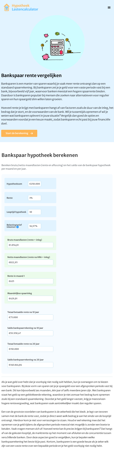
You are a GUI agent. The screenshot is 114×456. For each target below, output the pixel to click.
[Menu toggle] (109, 7)
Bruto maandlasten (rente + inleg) (24, 240)
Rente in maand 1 (16, 276)
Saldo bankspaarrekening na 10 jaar (25, 328)
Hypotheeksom (14, 184)
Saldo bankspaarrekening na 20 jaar (25, 359)
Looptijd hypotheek (16, 212)
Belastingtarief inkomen (14, 226)
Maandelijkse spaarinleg (19, 293)
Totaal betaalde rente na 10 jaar (23, 312)
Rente (10, 198)
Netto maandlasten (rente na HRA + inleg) (28, 257)
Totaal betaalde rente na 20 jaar (23, 344)
